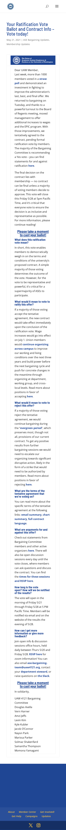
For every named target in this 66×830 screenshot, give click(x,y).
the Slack (43, 676)
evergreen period (31, 428)
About (11, 811)
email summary (31, 514)
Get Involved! (47, 811)
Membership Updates (18, 44)
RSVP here (35, 654)
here (31, 165)
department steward (34, 671)
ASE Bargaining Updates (36, 39)
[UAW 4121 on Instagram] (38, 825)
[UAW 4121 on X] (31, 825)
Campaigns (31, 816)
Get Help (16, 816)
